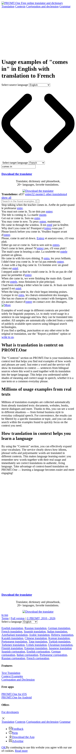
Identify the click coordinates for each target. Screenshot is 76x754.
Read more (21, 750)
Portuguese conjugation (53, 654)
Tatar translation (38, 641)
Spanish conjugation (13, 651)
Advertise (17, 741)
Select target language (15, 162)
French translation (11, 631)
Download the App (23, 737)
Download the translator (16, 174)
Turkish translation (59, 641)
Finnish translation (12, 648)
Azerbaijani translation (14, 634)
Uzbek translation (36, 644)
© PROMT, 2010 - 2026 (41, 618)
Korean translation (59, 638)
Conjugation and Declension (18, 679)
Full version (18, 618)
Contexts (20, 6)
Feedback (17, 728)
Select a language (11, 621)
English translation (12, 628)
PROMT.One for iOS (14, 694)
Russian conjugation (13, 658)
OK (3, 747)
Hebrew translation (62, 634)
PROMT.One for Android (16, 697)
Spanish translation (35, 631)
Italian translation (57, 631)
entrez (47, 228)
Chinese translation (36, 638)
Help (15, 732)
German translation (59, 628)
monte (42, 214)
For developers (10, 712)
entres (56, 245)
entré (49, 224)
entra (46, 258)
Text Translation (10, 672)
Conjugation (42, 6)
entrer (49, 211)
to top (4, 615)
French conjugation (38, 658)
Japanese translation (60, 648)
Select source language (14, 84)
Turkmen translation (13, 644)
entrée (63, 251)
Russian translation (35, 628)
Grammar (64, 6)
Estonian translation (35, 648)
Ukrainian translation (60, 644)
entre (20, 208)
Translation (7, 6)
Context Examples (12, 676)
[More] (6, 305)
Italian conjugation (27, 654)
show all (6, 197)
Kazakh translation (12, 638)
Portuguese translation (14, 641)
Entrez (40, 238)
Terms (5, 618)
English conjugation (38, 651)
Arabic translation (39, 634)
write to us (7, 337)
